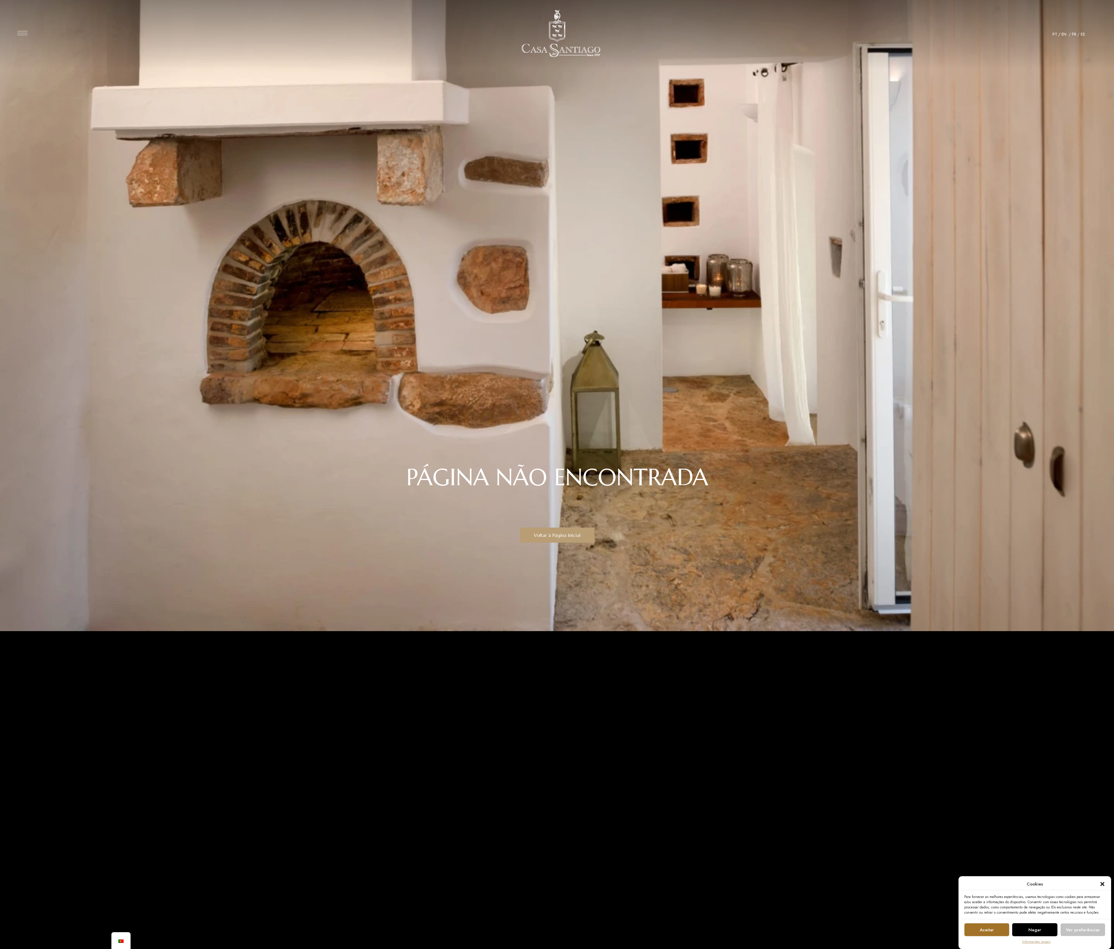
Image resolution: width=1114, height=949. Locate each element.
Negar (1034, 929)
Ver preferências (1082, 929)
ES (1083, 34)
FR (1074, 34)
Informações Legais (1036, 941)
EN (1064, 34)
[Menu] (22, 33)
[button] (1102, 884)
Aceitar (987, 929)
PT (1054, 34)
